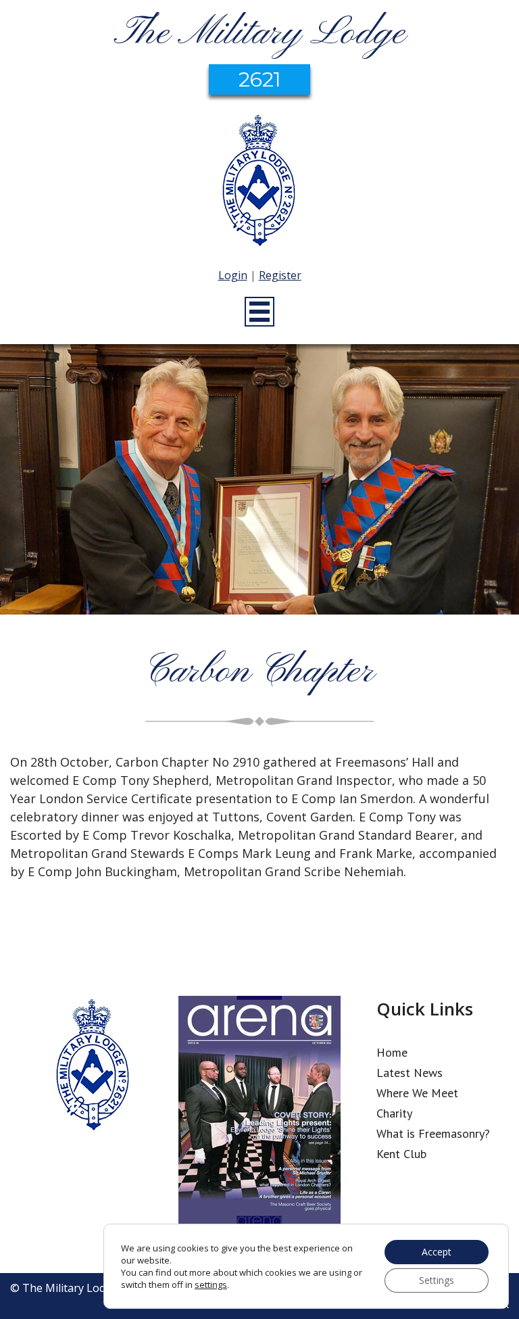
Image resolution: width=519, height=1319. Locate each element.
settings (211, 1284)
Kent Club (401, 1153)
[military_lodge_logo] (259, 183)
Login (232, 275)
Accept (436, 1251)
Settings (436, 1280)
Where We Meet (417, 1093)
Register (280, 275)
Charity (394, 1113)
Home (391, 1052)
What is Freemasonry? (433, 1133)
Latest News (409, 1072)
